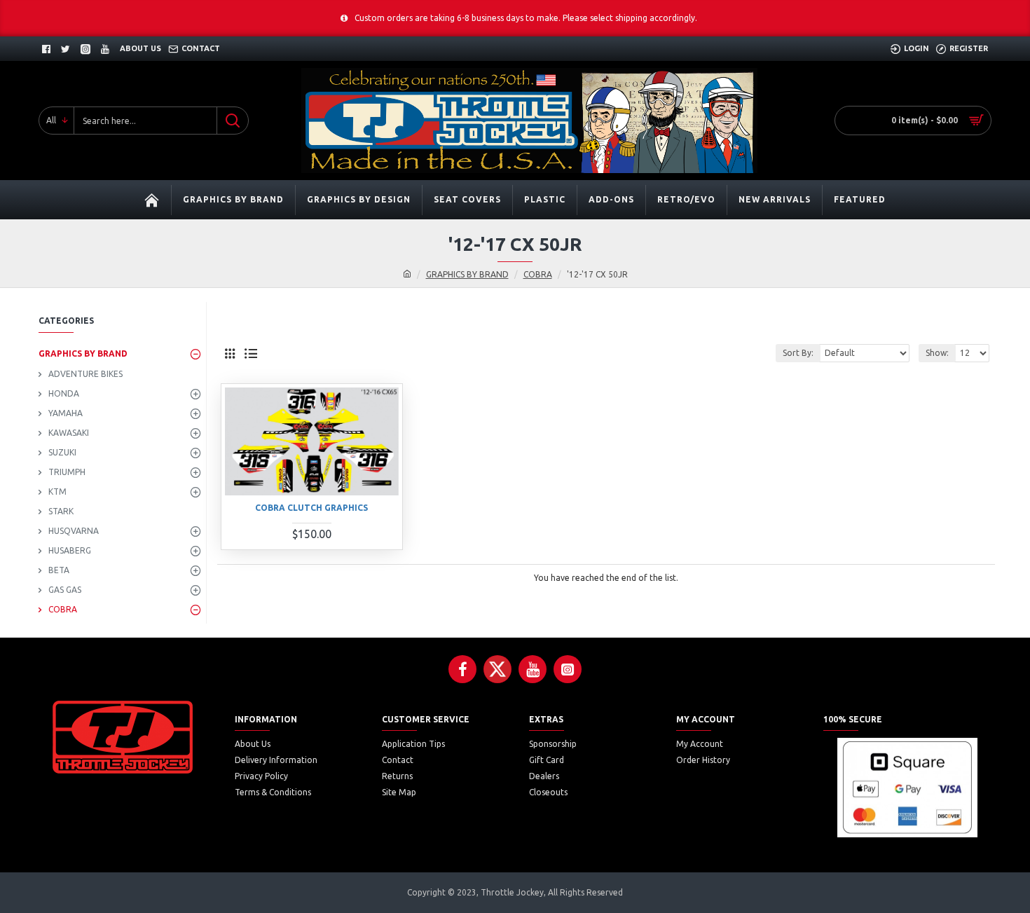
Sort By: (798, 352)
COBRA (537, 274)
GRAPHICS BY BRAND (467, 274)
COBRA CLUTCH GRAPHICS (311, 507)
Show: (937, 352)
